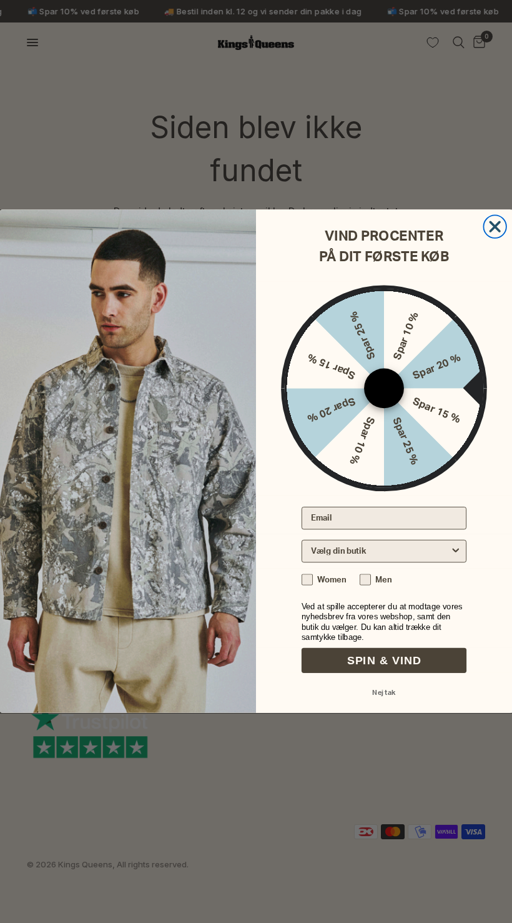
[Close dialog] (494, 227)
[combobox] (380, 551)
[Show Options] (455, 551)
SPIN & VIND (384, 661)
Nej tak (383, 693)
